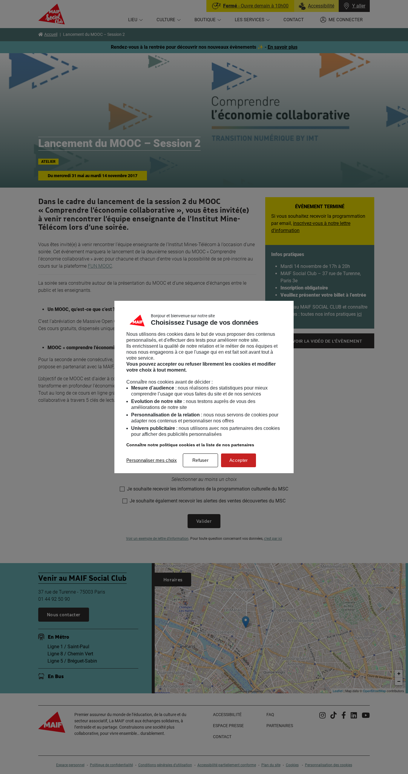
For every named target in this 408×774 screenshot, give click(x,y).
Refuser (200, 460)
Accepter (238, 460)
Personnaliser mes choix (151, 460)
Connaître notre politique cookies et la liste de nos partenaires (190, 444)
